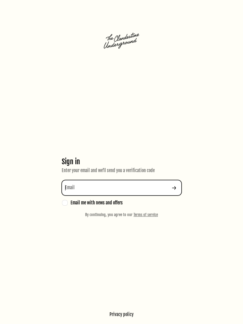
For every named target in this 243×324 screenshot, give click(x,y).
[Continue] (174, 187)
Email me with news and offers (97, 202)
